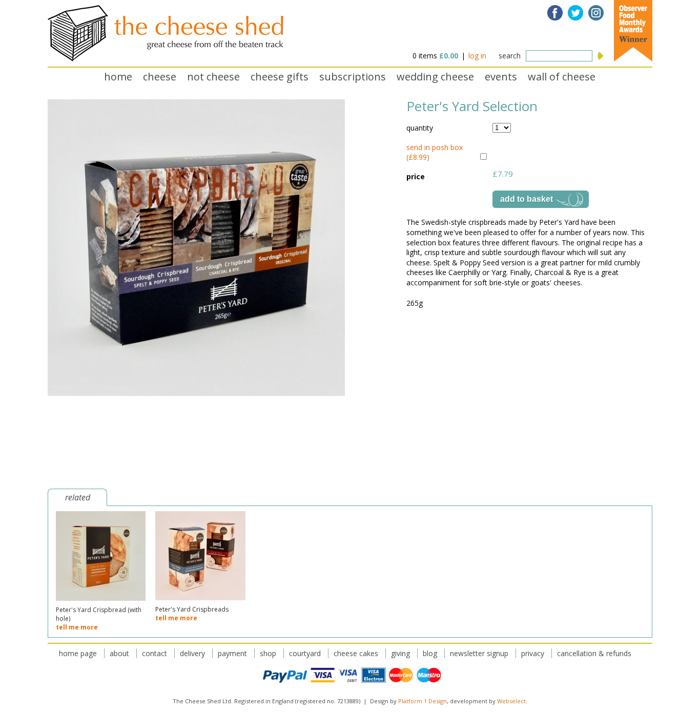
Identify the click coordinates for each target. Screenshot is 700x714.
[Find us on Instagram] (596, 12)
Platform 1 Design (422, 701)
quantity (419, 128)
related (77, 497)
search (510, 55)
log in (477, 55)
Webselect (511, 701)
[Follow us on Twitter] (575, 12)
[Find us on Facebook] (555, 12)
